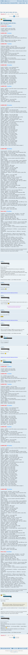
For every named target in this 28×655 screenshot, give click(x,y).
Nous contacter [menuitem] (15, 648)
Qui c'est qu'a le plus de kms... (9, 12)
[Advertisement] (14, 7)
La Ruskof (2, 282)
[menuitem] (3, 1)
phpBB (11, 650)
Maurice (4, 18)
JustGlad (2, 261)
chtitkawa (2, 295)
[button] (18, 16)
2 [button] (15, 16)
